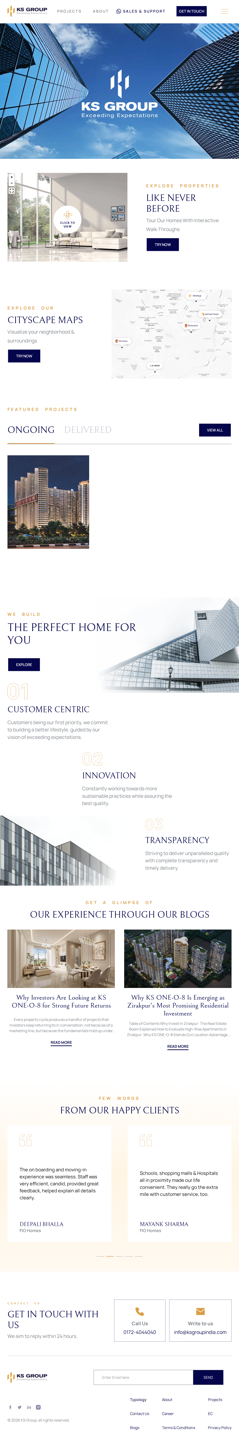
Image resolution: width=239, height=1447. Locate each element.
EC (210, 1413)
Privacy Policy (220, 1427)
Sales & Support (144, 11)
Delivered (88, 430)
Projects (69, 11)
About (101, 11)
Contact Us (139, 1413)
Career (168, 1413)
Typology (138, 1399)
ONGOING (31, 430)
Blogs (134, 1427)
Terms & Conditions (178, 1427)
